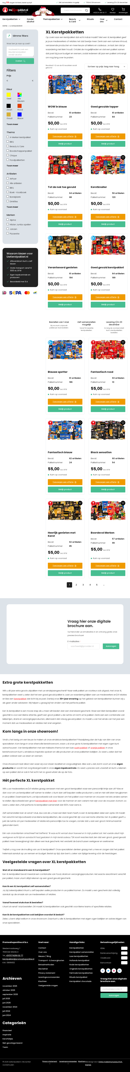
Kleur (9, 89)
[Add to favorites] (80, 77)
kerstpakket (20, 698)
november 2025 (10, 986)
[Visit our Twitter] (108, 970)
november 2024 (10, 1007)
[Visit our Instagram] (114, 970)
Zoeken (18, 61)
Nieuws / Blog (44, 956)
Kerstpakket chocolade (80, 981)
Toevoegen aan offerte (63, 136)
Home (5, 26)
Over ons (102, 20)
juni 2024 (7, 1015)
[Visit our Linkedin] (119, 970)
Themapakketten (51, 19)
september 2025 (10, 994)
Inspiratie (7, 1034)
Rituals (90, 19)
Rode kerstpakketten (79, 964)
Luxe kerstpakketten (78, 956)
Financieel (7, 1030)
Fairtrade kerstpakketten (81, 973)
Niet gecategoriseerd (12, 1043)
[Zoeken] (86, 10)
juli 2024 (6, 1011)
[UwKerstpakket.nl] (15, 10)
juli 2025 (6, 998)
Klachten (42, 981)
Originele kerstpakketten (80, 969)
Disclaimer (43, 969)
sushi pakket (80, 747)
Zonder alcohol (30, 20)
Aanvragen (111, 646)
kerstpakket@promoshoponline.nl (18, 959)
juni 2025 (7, 1002)
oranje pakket (98, 747)
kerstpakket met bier (46, 800)
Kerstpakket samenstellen (81, 952)
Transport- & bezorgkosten (51, 960)
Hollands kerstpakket (79, 960)
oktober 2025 (9, 990)
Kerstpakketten (10, 19)
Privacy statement (46, 973)
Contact (118, 19)
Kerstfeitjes (8, 1039)
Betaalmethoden (46, 964)
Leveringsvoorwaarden (49, 977)
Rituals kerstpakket (78, 977)
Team (5, 1047)
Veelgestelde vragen (48, 985)
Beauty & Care (72, 20)
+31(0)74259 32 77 (14, 955)
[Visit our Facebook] (102, 970)
